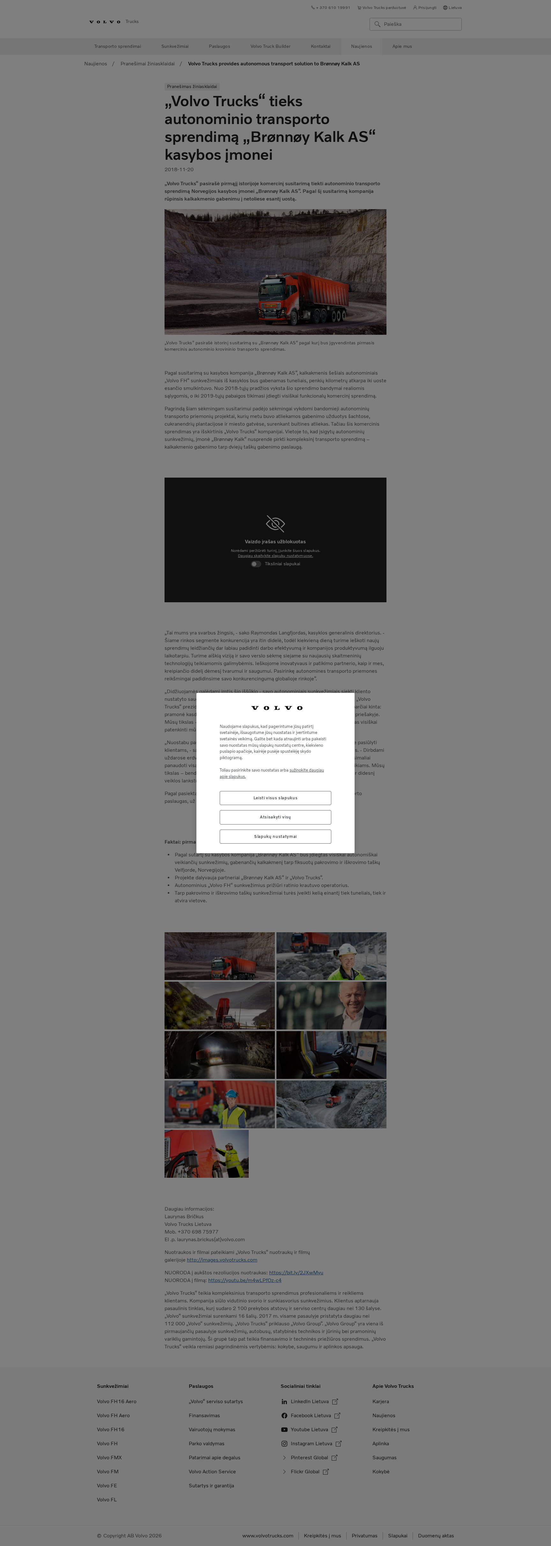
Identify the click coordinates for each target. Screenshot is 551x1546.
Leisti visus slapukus (275, 797)
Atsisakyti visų (275, 817)
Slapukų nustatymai (275, 836)
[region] (275, 773)
